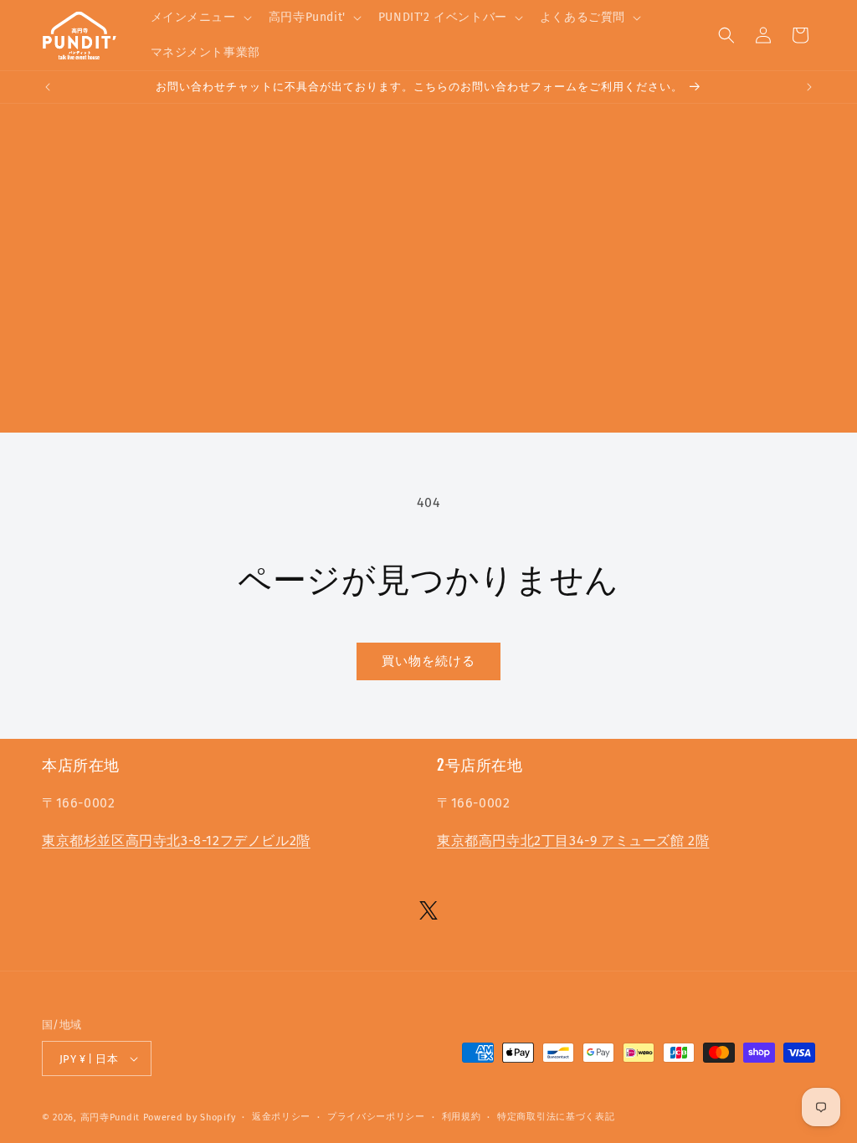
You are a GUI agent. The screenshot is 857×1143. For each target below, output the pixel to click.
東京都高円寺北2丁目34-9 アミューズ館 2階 (573, 840)
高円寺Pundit (110, 1117)
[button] (200, 17)
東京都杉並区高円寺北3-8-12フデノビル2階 (176, 840)
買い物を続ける (428, 661)
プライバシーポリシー (376, 1116)
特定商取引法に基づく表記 (555, 1116)
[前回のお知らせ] (47, 87)
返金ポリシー (281, 1116)
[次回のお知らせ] (809, 87)
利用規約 (461, 1116)
